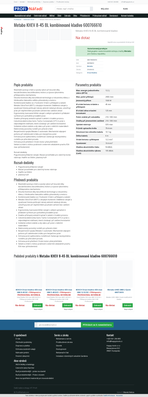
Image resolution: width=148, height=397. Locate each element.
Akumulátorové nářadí (23, 15)
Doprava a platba (48, 2)
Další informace (109, 395)
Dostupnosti (61, 349)
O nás (18, 339)
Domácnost (114, 15)
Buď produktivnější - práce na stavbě (31, 371)
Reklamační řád (62, 352)
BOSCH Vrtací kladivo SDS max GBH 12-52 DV (89, 292)
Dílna (75, 15)
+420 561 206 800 (112, 2)
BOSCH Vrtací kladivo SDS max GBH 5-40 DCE (59, 292)
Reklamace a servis (63, 339)
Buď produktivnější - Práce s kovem (30, 375)
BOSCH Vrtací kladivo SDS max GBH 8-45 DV (29, 292)
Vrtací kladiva (92, 73)
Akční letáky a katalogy (25, 364)
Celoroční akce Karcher (25, 368)
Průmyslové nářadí (100, 15)
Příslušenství (85, 15)
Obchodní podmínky (33, 2)
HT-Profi (33, 388)
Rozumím (119, 395)
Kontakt (22, 2)
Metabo (90, 66)
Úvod (15, 2)
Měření (52, 15)
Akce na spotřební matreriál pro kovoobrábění (35, 378)
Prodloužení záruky (62, 2)
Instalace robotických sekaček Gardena (72, 356)
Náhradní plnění (22, 352)
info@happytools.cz (127, 2)
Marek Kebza (128, 392)
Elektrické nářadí (40, 15)
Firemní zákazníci (22, 356)
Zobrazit (37, 305)
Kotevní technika (127, 15)
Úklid (59, 15)
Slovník (59, 345)
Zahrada (67, 15)
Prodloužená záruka (64, 342)
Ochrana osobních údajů (25, 349)
